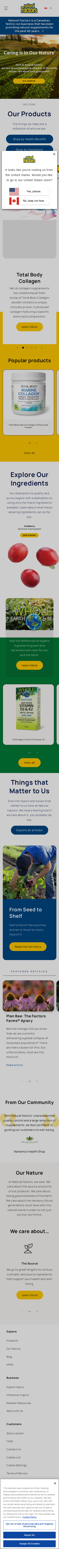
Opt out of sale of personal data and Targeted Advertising (29, 1525)
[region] (29, 1514)
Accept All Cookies (29, 1543)
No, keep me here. (33, 201)
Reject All (29, 1535)
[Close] (55, 1483)
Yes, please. (33, 191)
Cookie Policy (29, 1517)
